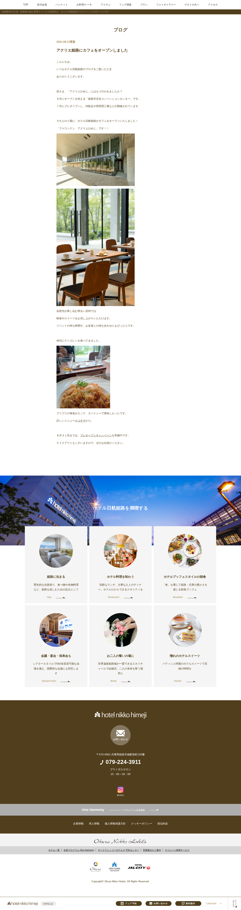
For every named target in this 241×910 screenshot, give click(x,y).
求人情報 (94, 823)
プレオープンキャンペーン (96, 435)
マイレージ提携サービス (177, 850)
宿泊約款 (162, 823)
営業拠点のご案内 (152, 850)
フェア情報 (125, 4)
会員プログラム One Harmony (78, 850)
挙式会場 (42, 4)
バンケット (62, 4)
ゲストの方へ (192, 4)
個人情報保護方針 (115, 823)
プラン (144, 4)
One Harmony (113, 810)
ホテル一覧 (54, 850)
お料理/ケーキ (84, 4)
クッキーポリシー (141, 823)
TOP (25, 4)
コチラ (81, 420)
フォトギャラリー (166, 4)
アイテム (106, 4)
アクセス (213, 4)
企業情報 (78, 823)
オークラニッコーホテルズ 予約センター (118, 850)
